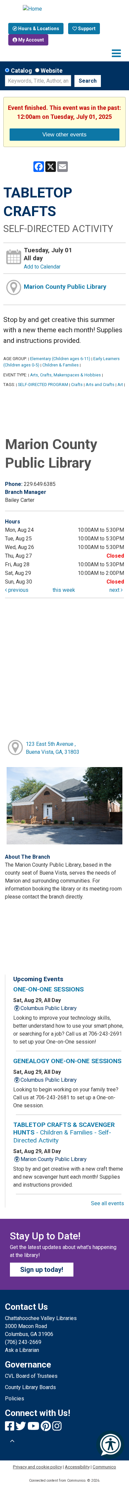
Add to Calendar (42, 267)
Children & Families (60, 364)
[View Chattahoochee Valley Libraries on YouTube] (34, 1428)
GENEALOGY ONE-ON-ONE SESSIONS (67, 1061)
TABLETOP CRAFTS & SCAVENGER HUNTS (64, 1132)
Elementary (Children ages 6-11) (60, 358)
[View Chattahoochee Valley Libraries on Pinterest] (46, 1428)
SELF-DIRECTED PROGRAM (43, 384)
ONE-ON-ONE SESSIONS (48, 989)
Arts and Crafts (100, 384)
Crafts (77, 384)
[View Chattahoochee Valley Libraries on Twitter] (21, 1428)
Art (120, 384)
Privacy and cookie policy (37, 1466)
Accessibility (77, 1466)
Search (88, 81)
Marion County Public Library (65, 286)
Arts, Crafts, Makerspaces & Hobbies (65, 374)
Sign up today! (41, 1270)
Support (86, 28)
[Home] (64, 9)
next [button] (115, 590)
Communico (104, 1466)
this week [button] (64, 590)
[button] (116, 53)
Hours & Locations (38, 28)
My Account (30, 39)
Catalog (21, 70)
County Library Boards (30, 1387)
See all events (107, 1203)
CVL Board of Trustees (31, 1376)
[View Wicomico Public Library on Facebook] (10, 1428)
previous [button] (17, 590)
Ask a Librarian (22, 1350)
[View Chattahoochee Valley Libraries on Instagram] (57, 1428)
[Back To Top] (12, 1441)
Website (52, 70)
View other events (64, 134)
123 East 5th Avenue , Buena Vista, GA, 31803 (52, 748)
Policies (14, 1398)
